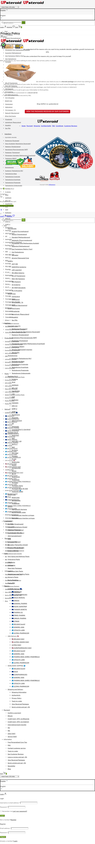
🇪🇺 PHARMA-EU (17, 612)
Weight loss (8, 101)
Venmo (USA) (12, 736)
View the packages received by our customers (47, 111)
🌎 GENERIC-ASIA (11, 451)
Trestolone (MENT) (18, 347)
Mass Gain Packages (11, 389)
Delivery (7, 409)
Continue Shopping (7, 206)
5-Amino (8, 192)
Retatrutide (8, 275)
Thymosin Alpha (17, 486)
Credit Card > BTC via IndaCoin (18, 722)
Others (7, 320)
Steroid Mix (15, 352)
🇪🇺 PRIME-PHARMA (11, 439)
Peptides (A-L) (9, 188)
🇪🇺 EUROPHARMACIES (19, 595)
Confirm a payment (14, 713)
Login (15, 841)
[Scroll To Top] (1, 210)
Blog (6, 601)
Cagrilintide (8, 204)
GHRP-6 (7, 224)
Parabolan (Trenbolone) (20, 341)
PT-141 (7, 272)
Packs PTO (8, 404)
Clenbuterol (9, 104)
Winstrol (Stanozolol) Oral (20, 258)
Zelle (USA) (11, 734)
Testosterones (12, 356)
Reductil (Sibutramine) (12, 113)
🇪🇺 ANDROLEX (17, 592)
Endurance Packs (14, 559)
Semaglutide (9, 281)
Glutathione (9, 227)
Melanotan (8, 248)
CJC (13, 394)
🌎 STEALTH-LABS (11, 454)
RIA (9, 731)
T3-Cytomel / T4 (10, 110)
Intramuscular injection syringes (23, 515)
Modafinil (8, 125)
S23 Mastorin (16, 282)
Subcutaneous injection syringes (23, 518)
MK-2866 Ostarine (18, 273)
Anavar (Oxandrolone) (19, 234)
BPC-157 (15, 388)
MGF (6, 251)
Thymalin (8, 296)
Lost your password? (20, 811)
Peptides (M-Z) (9, 245)
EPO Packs (8, 383)
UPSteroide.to (52, 184)
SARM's (10, 261)
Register (13, 820)
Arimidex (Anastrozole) (15, 524)
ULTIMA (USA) (9, 470)
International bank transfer (13, 553)
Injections (8, 134)
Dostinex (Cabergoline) (15, 530)
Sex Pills (7, 128)
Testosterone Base (18, 361)
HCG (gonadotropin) (11, 353)
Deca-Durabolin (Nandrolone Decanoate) (26, 332)
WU (9, 728)
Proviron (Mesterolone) (15, 548)
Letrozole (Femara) (11, 359)
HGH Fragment (17, 421)
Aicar (13, 382)
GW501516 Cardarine (19, 267)
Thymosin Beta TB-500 (20, 489)
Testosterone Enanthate (20, 367)
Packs (7, 374)
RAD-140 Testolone (18, 279)
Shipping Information (19, 692)
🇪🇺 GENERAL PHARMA (19, 603)
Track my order (17, 701)
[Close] (0, 213)
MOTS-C (7, 257)
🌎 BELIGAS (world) (11, 448)
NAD (6, 260)
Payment (30, 126)
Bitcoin (7, 545)
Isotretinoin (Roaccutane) (13, 122)
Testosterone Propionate (12, 182)
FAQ (53, 126)
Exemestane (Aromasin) (16, 533)
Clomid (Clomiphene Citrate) (17, 527)
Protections (9, 338)
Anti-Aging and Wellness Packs (18, 556)
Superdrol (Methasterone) (13, 53)
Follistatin (15, 403)
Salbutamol (8, 107)
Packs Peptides (9, 401)
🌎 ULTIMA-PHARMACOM (20, 633)
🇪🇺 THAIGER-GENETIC (12, 434)
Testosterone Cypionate (20, 364)
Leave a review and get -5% (17, 757)
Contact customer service (17, 748)
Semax (7, 284)
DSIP (6, 210)
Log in (2, 815)
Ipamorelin (8, 239)
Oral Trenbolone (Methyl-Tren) (14, 56)
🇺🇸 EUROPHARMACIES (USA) (21, 648)
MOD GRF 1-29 (9, 254)
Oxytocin (8, 263)
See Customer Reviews (12, 586)
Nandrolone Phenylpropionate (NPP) (24, 338)
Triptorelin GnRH (17, 492)
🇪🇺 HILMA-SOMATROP (19, 606)
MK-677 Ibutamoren (18, 276)
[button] (47, 786)
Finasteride (8, 119)
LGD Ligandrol (17, 270)
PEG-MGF (8, 266)
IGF (6, 236)
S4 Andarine (16, 285)
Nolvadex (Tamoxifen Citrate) (18, 545)
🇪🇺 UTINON (8, 445)
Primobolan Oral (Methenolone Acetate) (25, 243)
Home (24, 126)
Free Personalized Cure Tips (17, 742)
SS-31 (7, 287)
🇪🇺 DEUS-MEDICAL (11, 422)
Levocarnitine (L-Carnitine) (21, 429)
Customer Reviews (70, 126)
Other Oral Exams (10, 116)
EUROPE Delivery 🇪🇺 (11, 412)
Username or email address (10, 803)
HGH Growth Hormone (12, 323)
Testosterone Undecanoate (13, 185)
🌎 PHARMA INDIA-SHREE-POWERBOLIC (18, 506)
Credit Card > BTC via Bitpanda (18, 719)
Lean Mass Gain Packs (15, 571)
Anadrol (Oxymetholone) (20, 231)
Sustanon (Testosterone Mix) (21, 358)
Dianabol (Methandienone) (21, 237)
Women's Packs (13, 577)
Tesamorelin (9, 290)
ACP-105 (15, 264)
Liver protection (13, 551)
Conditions (59, 126)
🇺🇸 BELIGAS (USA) (11, 464)
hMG (9, 539)
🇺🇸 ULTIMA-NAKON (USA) (20, 642)
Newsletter (8, 598)
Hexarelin (8, 230)
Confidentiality (46, 126)
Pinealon (8, 269)
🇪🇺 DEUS (8, 497)
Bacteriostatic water (19, 512)
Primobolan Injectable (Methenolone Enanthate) (28, 344)
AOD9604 (8, 198)
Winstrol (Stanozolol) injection (22, 350)
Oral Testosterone (10, 59)
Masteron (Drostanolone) (20, 335)
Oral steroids (12, 228)
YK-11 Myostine (9, 98)
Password (4, 807)
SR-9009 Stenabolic (19, 288)
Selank (7, 278)
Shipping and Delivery (15, 689)
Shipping (37, 126)
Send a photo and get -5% (21, 707)
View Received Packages (20, 704)
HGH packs (8, 386)
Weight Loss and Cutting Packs (14, 395)
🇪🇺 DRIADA (8, 425)
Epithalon (8, 212)
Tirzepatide (8, 317)
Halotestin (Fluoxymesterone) (22, 240)
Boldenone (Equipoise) (19, 329)
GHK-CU (14, 406)
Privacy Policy (16, 698)
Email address (5, 828)
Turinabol (15, 255)
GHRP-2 (14, 409)
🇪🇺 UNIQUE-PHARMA (19, 618)
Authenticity (16, 695)
